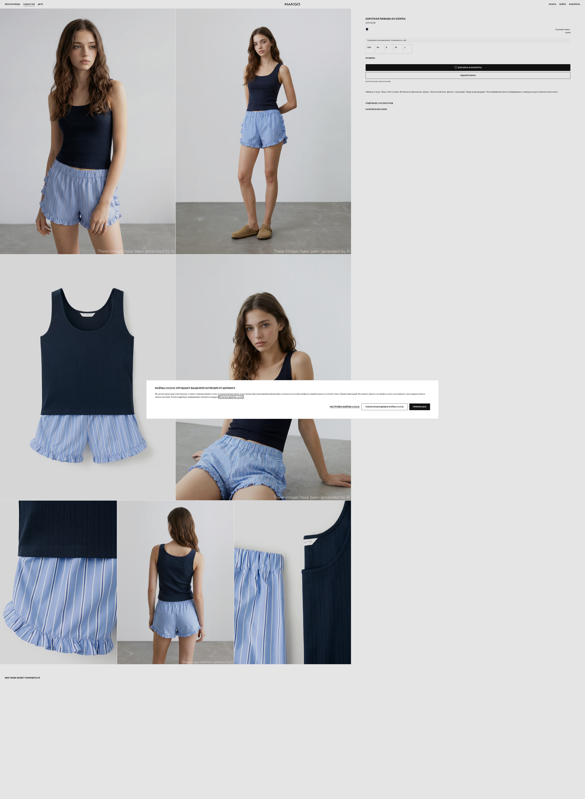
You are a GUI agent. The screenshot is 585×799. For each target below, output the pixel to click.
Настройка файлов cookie (345, 406)
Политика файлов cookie (231, 397)
